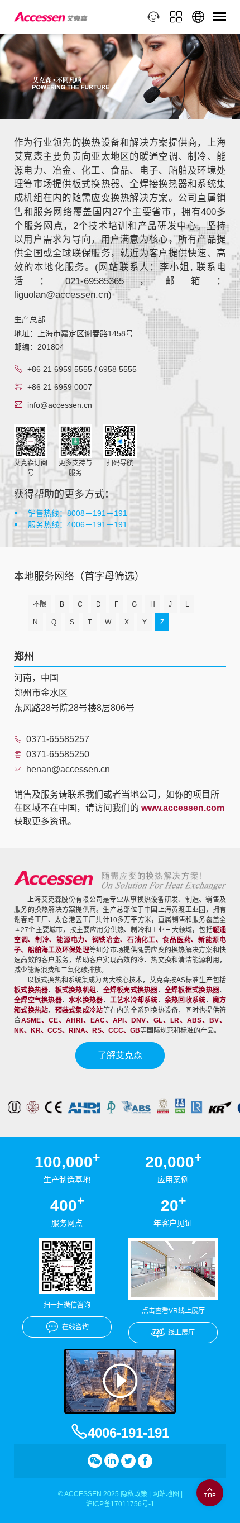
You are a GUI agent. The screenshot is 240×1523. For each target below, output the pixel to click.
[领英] (111, 1461)
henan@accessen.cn (68, 769)
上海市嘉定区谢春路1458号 (85, 333)
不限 (39, 604)
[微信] (95, 1461)
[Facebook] (145, 1461)
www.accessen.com (182, 808)
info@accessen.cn (59, 404)
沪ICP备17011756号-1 (120, 1504)
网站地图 (165, 1494)
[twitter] (128, 1461)
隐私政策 (134, 1494)
